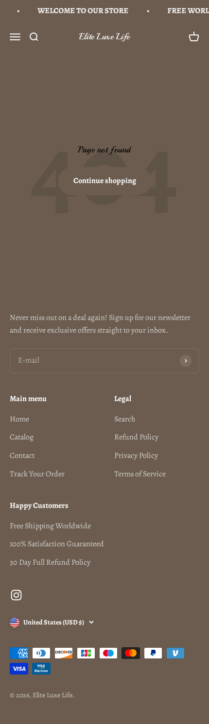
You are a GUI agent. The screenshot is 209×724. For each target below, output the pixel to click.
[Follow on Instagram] (16, 595)
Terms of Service (140, 474)
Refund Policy (136, 437)
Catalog (22, 437)
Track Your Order (37, 474)
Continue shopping (104, 180)
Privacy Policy (136, 455)
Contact (22, 455)
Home (19, 419)
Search (125, 419)
